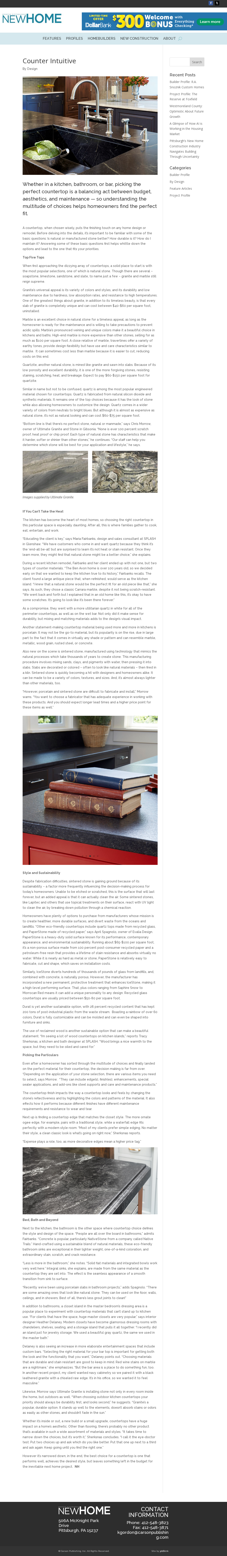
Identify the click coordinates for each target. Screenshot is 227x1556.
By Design (30, 69)
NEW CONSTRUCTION (139, 39)
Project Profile (180, 195)
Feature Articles (181, 188)
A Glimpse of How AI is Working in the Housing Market (186, 128)
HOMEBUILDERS (101, 39)
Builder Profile (180, 175)
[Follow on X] (217, 3)
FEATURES (52, 39)
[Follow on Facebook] (211, 3)
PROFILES (74, 39)
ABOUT (169, 39)
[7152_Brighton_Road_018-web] (90, 805)
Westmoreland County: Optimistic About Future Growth (187, 111)
